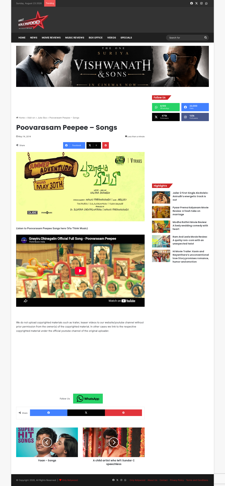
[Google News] (88, 399)
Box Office (96, 37)
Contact (164, 480)
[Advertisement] (129, 20)
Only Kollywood (70, 480)
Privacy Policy (177, 480)
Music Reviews (74, 37)
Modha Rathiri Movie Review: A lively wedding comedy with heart (190, 225)
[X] (86, 412)
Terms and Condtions (197, 480)
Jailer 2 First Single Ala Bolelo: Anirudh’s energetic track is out (190, 196)
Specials (126, 37)
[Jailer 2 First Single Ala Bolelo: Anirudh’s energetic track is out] (161, 197)
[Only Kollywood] (32, 19)
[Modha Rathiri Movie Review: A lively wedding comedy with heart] (161, 226)
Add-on (31, 117)
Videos (111, 37)
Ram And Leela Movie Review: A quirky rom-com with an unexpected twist (190, 240)
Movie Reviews (51, 37)
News (33, 37)
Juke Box (42, 117)
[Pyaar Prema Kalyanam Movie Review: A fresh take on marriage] (161, 212)
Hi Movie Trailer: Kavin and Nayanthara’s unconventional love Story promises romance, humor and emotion (191, 256)
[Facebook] (48, 412)
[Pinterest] (105, 145)
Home (22, 37)
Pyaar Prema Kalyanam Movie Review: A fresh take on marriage (191, 211)
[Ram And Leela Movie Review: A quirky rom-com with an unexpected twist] (161, 241)
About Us (152, 480)
